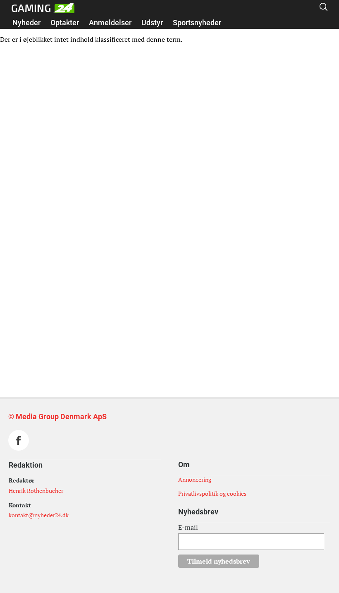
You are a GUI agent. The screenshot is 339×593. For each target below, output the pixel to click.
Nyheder (26, 22)
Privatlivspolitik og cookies (212, 493)
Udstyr (152, 22)
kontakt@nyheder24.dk (39, 515)
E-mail (188, 527)
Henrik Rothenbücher (36, 491)
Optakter (64, 22)
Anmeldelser (110, 22)
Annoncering (194, 479)
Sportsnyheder (197, 22)
